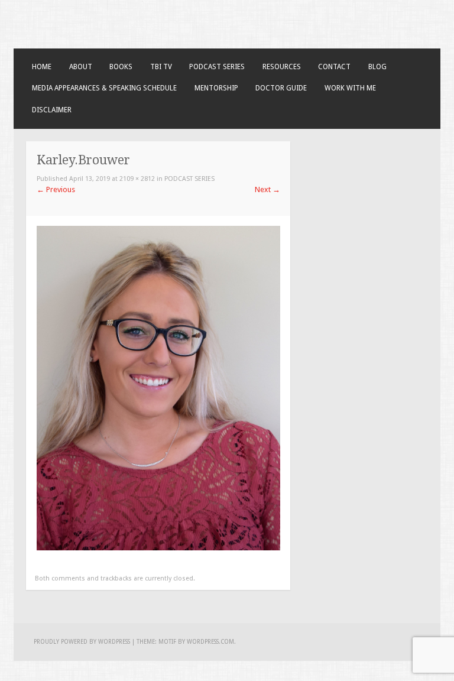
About (80, 67)
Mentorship (216, 88)
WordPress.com (210, 641)
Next (267, 189)
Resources (281, 67)
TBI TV (161, 67)
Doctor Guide (281, 88)
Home (41, 67)
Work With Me (350, 88)
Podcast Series (217, 67)
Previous (56, 189)
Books (120, 67)
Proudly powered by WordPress (82, 641)
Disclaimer (52, 110)
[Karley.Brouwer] (158, 547)
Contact (334, 67)
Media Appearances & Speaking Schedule (104, 88)
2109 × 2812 (137, 179)
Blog (377, 67)
